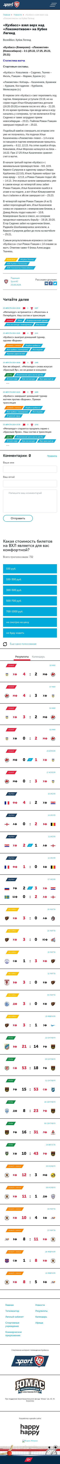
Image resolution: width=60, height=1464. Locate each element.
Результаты (41, 1311)
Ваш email (9, 477)
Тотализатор (12, 1311)
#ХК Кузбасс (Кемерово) (17, 349)
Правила (52, 456)
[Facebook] (51, 283)
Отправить (18, 518)
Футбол (11, 794)
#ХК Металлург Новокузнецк (19, 324)
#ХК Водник (38, 349)
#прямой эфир (13, 416)
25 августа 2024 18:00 (11, 363)
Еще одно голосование (22, 643)
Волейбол (11, 259)
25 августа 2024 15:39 (11, 425)
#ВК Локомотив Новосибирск (20, 268)
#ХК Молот (41, 324)
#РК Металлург (28, 379)
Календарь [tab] (38, 656)
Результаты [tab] (22, 656)
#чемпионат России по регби (30, 375)
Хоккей (10, 320)
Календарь (41, 1316)
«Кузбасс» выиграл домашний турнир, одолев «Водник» (24, 339)
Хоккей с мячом (14, 345)
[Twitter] (55, 283)
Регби (9, 375)
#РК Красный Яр (46, 379)
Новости (40, 1305)
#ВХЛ (20, 320)
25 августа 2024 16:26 (11, 392)
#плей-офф (12, 379)
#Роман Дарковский (16, 354)
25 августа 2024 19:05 (11, 333)
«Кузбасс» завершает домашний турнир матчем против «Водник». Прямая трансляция (25, 399)
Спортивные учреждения (12, 1324)
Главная (9, 1305)
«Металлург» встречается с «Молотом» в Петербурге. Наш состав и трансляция (25, 314)
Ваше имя (8, 462)
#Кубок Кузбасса (33, 345)
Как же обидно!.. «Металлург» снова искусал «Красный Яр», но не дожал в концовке (27, 368)
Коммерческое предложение (13, 1334)
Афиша (39, 1322)
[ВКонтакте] (46, 283)
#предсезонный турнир (37, 320)
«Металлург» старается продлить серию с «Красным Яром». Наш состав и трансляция (27, 430)
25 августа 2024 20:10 (11, 308)
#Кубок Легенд (27, 259)
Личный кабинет (14, 1316)
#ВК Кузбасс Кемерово (17, 264)
